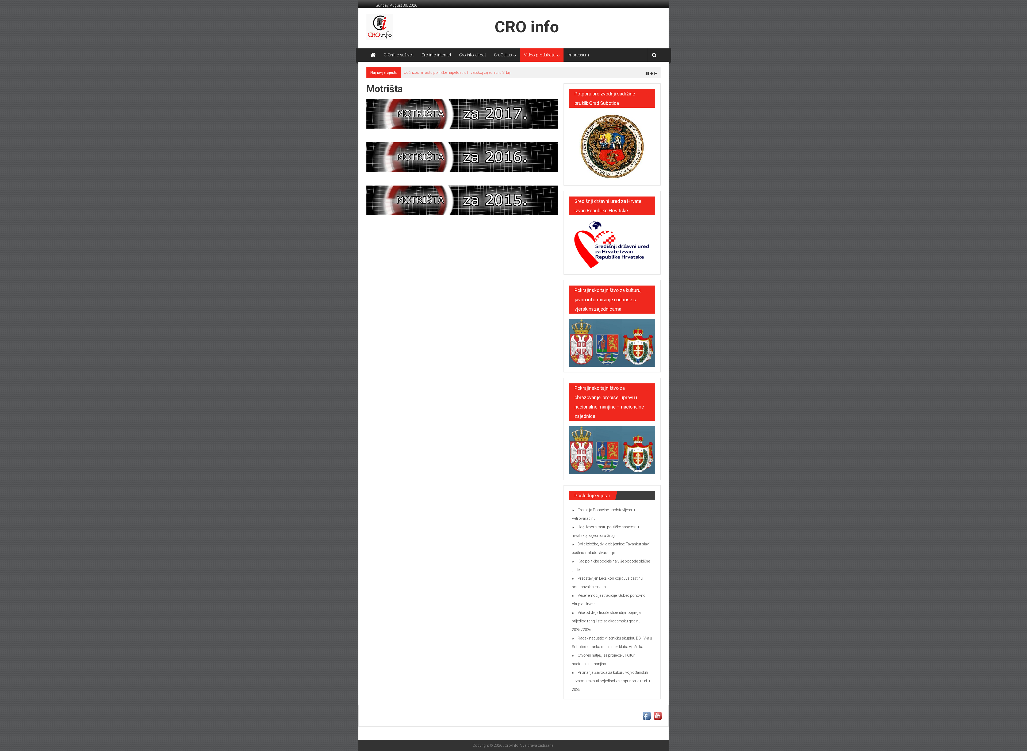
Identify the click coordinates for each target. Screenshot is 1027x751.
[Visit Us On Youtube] (657, 715)
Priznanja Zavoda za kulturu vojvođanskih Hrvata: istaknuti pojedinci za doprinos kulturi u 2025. (611, 681)
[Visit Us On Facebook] (646, 715)
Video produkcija (539, 54)
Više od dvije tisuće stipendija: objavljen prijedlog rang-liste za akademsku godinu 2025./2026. (607, 621)
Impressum (578, 54)
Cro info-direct (472, 54)
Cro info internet (436, 54)
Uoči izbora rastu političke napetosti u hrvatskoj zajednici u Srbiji (457, 72)
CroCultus (503, 54)
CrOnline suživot (398, 54)
